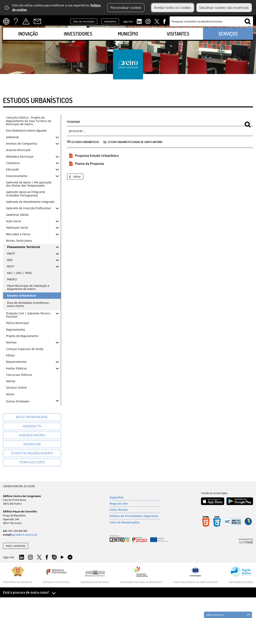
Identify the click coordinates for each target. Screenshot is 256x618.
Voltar (77, 176)
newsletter (110, 21)
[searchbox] (211, 21)
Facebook (164, 21)
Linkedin (139, 21)
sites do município (84, 21)
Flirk (70, 557)
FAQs (15, 21)
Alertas (26, 21)
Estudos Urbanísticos (85, 142)
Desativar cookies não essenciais (224, 7)
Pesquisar (73, 121)
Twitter (156, 21)
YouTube (62, 558)
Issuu (54, 557)
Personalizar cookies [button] (125, 7)
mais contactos (16, 546)
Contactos (37, 21)
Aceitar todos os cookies (172, 7)
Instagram (148, 21)
